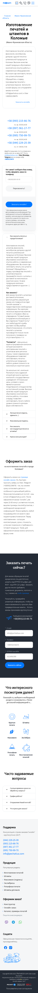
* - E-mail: (8, 628)
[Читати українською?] (17, 3)
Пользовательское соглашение (19, 988)
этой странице (23, 593)
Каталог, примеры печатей (15, 911)
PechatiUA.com (22, 973)
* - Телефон (9, 640)
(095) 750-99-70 (11, 850)
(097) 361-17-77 (11, 846)
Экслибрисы (9, 883)
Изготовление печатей (13, 873)
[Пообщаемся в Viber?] (29, 3)
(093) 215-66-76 (11, 843)
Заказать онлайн (23, 102)
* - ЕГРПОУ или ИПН (12, 651)
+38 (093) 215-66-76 (19, 122)
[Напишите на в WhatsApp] (20, 922)
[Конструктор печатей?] (21, 3)
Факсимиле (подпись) (13, 879)
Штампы (7, 876)
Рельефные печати (12, 886)
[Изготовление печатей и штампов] (7, 3)
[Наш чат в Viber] (6, 922)
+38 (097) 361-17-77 (19, 129)
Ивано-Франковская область (17, 17)
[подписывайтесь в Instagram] (10, 948)
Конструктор (9, 904)
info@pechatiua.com (11, 155)
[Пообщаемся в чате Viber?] (12, 617)
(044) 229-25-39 (11, 840)
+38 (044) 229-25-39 (19, 144)
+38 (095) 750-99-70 (19, 136)
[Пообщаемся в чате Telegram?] (19, 617)
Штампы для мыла (12, 890)
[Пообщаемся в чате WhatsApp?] (25, 617)
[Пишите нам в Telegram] (13, 922)
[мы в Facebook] (5, 948)
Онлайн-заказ (10, 907)
